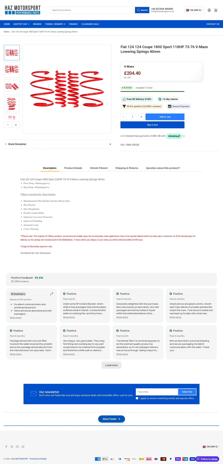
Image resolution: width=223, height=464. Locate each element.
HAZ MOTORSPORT (19, 459)
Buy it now (152, 124)
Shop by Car (20, 24)
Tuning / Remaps (54, 24)
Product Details (73, 168)
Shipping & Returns (126, 168)
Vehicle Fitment (99, 168)
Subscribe (187, 391)
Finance (73, 24)
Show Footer (111, 419)
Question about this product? (163, 168)
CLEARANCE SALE (90, 24)
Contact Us (212, 24)
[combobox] (100, 10)
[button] (16, 317)
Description (49, 168)
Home (7, 24)
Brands (37, 24)
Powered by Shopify (38, 459)
